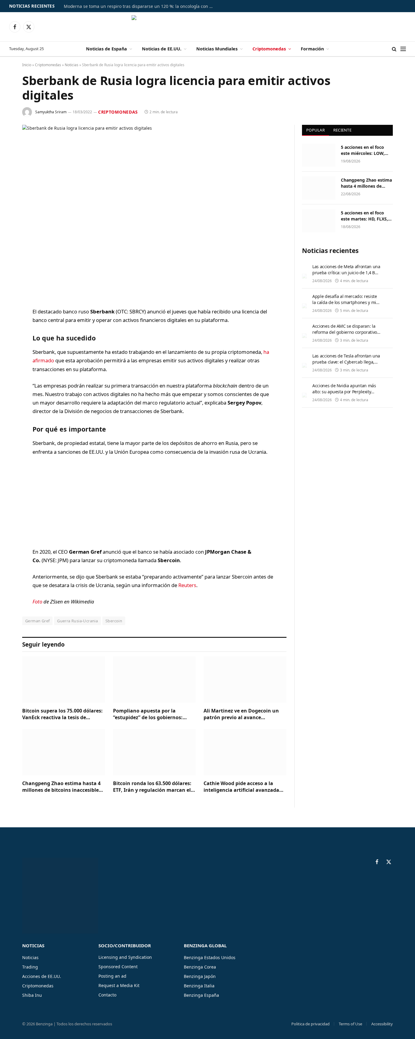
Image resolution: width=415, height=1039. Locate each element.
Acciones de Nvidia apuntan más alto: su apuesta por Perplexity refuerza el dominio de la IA (344, 392)
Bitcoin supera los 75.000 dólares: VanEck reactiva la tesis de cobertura (62, 714)
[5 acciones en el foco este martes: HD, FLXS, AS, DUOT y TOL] (318, 220)
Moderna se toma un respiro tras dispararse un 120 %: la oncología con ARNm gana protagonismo (140, 6)
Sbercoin (113, 621)
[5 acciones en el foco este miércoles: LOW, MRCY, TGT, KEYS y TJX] (318, 155)
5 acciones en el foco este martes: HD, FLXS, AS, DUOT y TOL (364, 216)
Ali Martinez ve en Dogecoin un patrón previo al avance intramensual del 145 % (241, 714)
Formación (312, 49)
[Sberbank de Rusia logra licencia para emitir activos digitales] (154, 211)
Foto (37, 601)
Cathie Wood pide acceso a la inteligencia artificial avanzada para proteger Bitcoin (241, 787)
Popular (315, 130)
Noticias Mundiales (217, 49)
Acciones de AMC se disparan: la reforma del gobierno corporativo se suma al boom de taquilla (344, 332)
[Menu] (403, 49)
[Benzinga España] (208, 26)
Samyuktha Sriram (51, 111)
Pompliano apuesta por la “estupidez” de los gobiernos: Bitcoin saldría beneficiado (148, 714)
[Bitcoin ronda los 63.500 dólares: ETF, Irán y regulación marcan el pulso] (154, 752)
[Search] (394, 49)
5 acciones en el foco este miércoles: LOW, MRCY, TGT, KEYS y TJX (364, 150)
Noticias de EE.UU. (161, 49)
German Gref (37, 621)
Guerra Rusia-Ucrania (77, 621)
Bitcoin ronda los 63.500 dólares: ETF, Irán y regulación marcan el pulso (152, 787)
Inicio (26, 64)
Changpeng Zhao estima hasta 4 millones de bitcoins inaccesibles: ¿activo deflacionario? (62, 787)
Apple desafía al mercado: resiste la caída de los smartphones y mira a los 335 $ (346, 302)
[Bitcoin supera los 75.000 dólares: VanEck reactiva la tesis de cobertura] (63, 679)
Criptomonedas (269, 49)
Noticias (71, 64)
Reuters (187, 585)
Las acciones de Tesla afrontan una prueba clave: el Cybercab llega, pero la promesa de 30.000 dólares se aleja (346, 365)
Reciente (342, 130)
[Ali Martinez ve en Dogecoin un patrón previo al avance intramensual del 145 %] (245, 679)
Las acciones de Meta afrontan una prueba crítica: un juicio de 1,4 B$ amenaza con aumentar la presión (346, 273)
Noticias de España (106, 49)
